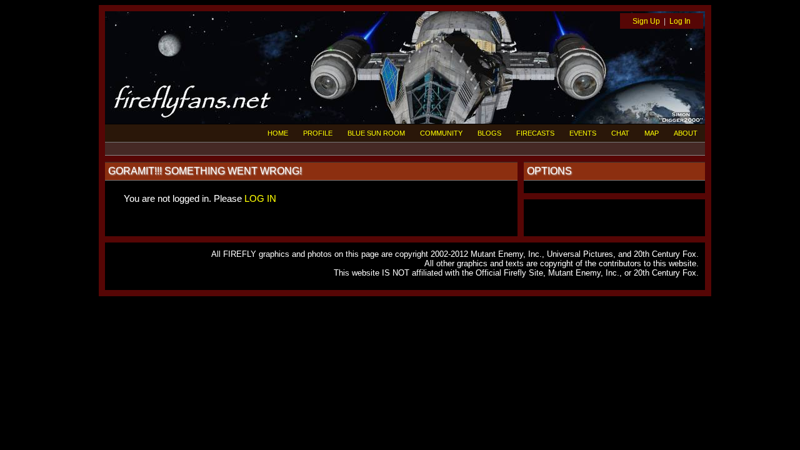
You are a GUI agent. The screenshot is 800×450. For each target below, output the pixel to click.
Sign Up (646, 21)
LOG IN (260, 198)
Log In (680, 21)
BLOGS (489, 133)
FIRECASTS (535, 133)
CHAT (620, 133)
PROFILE (317, 133)
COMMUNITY (441, 133)
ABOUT (686, 133)
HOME (278, 133)
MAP (651, 133)
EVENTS (582, 133)
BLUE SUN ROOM (376, 133)
